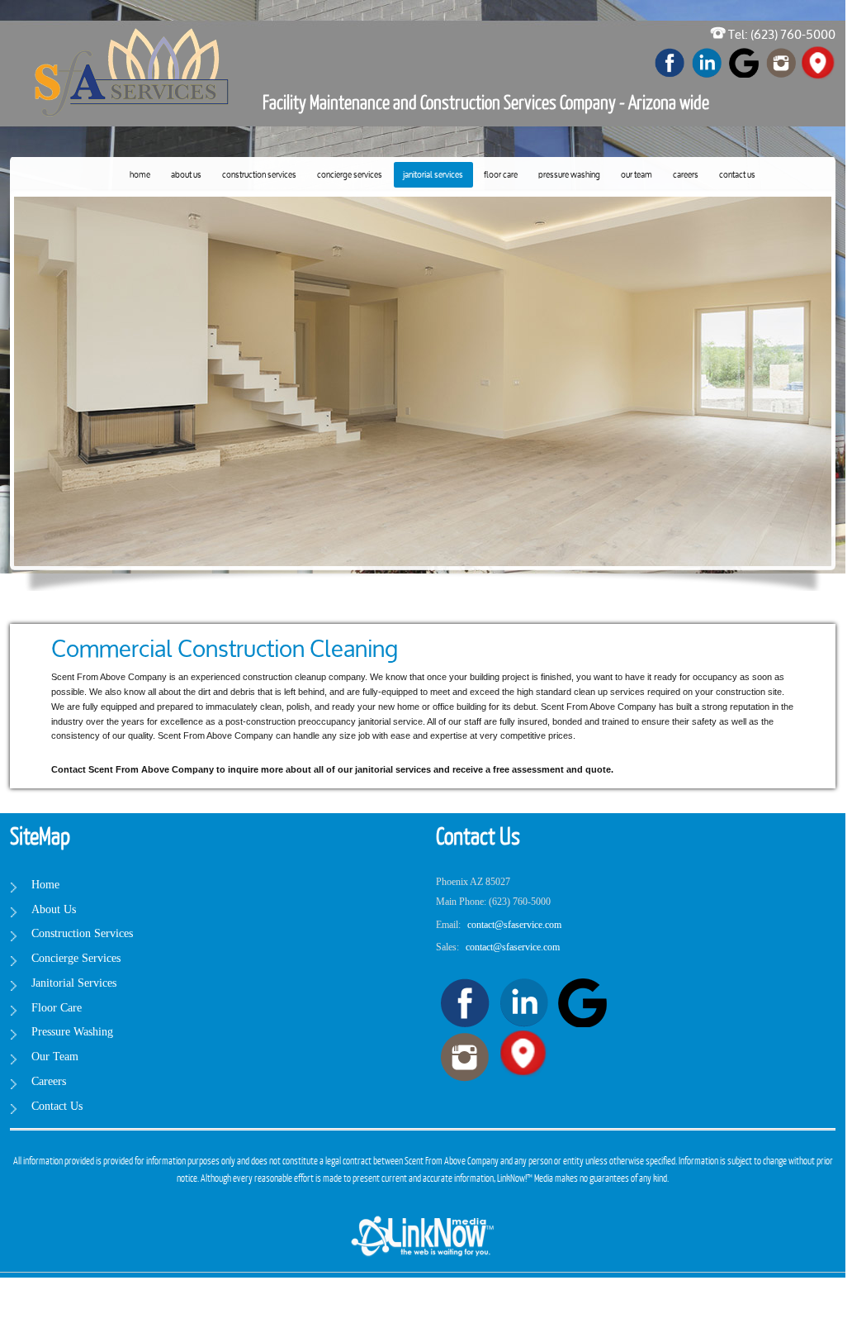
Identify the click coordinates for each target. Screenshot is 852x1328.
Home (140, 175)
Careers (685, 175)
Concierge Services (349, 175)
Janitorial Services (433, 175)
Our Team (636, 175)
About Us (186, 175)
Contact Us (737, 175)
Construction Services (259, 175)
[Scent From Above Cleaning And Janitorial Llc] (134, 42)
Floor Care (501, 175)
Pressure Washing (569, 175)
